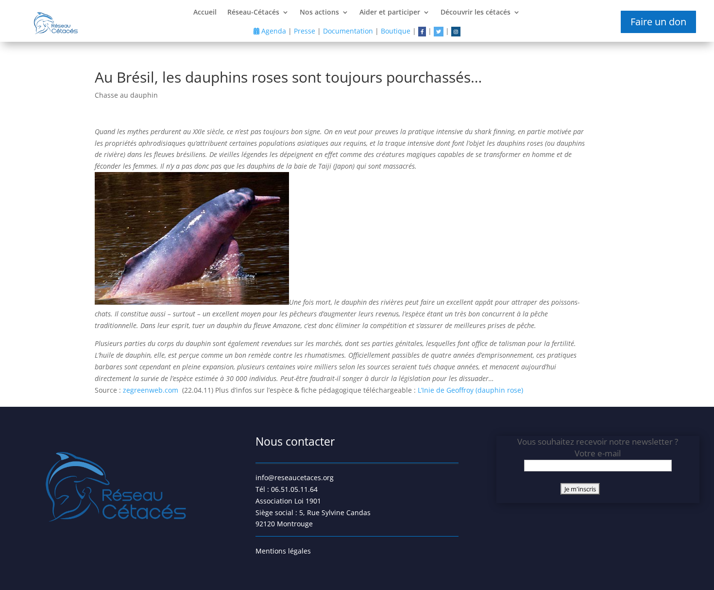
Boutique (395, 30)
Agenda (272, 30)
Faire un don (658, 21)
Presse (304, 30)
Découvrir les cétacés (475, 13)
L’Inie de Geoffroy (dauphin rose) (471, 390)
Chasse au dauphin (126, 95)
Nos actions (319, 13)
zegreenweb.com (151, 390)
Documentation (348, 30)
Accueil (205, 13)
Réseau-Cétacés (253, 13)
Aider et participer (389, 13)
